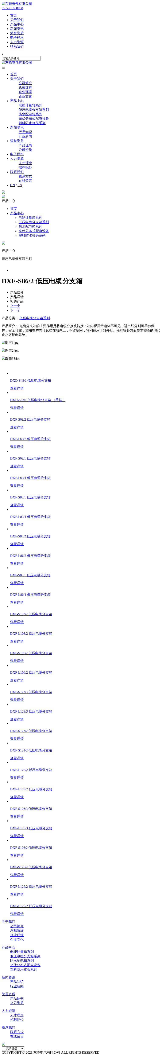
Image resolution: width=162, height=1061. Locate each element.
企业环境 (25, 92)
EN (20, 185)
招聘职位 (25, 167)
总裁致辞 (25, 87)
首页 (13, 74)
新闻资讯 (17, 127)
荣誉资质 (17, 141)
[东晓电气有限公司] (17, 4)
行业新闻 (25, 136)
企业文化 (25, 96)
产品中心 (17, 101)
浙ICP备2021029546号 (138, 1052)
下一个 (15, 310)
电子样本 (17, 154)
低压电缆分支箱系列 (34, 109)
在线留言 (25, 181)
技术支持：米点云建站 (18, 1057)
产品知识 (25, 132)
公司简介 (25, 83)
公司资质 (25, 149)
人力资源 (17, 158)
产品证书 (25, 145)
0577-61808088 (12, 8)
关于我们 (17, 78)
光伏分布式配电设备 (34, 118)
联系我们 (17, 172)
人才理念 (25, 163)
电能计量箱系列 (30, 105)
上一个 (15, 306)
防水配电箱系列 (30, 114)
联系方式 (25, 176)
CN (12, 185)
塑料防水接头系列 (32, 123)
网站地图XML (110, 1052)
